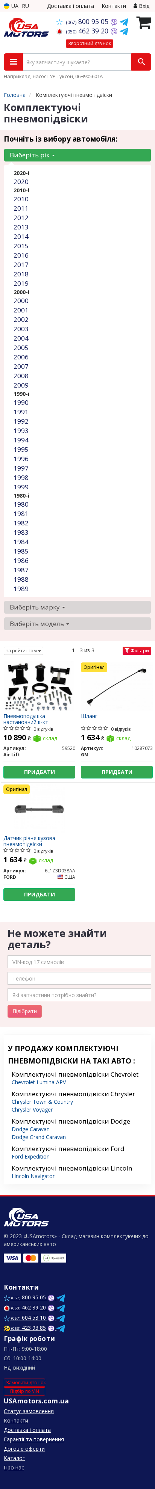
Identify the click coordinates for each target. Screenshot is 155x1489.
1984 (21, 541)
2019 (21, 283)
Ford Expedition (31, 1156)
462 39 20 (88, 30)
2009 (21, 385)
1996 (21, 458)
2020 (21, 181)
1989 (21, 588)
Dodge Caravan (31, 1129)
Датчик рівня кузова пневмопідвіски (29, 841)
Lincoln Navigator (33, 1176)
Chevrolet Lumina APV (39, 1082)
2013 (21, 227)
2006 (21, 357)
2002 (21, 319)
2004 (21, 338)
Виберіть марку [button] (35, 607)
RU (25, 5)
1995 (21, 449)
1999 (21, 487)
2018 (21, 274)
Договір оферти (24, 1448)
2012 (21, 217)
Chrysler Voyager (32, 1109)
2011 (21, 208)
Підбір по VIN (24, 1391)
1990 (21, 402)
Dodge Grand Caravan (39, 1137)
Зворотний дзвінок (89, 43)
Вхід (143, 5)
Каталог (14, 1458)
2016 (21, 255)
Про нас (14, 1467)
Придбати (39, 771)
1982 (21, 523)
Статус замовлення (29, 1411)
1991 (21, 411)
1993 (21, 430)
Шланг (89, 716)
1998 (21, 477)
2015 (21, 245)
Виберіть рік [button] (30, 155)
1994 (21, 440)
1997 (21, 468)
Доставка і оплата (70, 5)
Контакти (114, 5)
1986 (21, 560)
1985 (21, 551)
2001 (21, 310)
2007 (21, 366)
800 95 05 (88, 21)
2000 (21, 300)
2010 (21, 199)
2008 (21, 375)
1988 (21, 579)
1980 (21, 504)
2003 (21, 328)
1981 (21, 513)
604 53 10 (29, 1317)
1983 (21, 532)
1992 (21, 421)
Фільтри (139, 650)
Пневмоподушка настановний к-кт (25, 719)
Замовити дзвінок (25, 1382)
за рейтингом (22, 650)
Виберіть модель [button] (37, 623)
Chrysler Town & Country (42, 1101)
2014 (21, 236)
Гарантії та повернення (34, 1439)
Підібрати (24, 1011)
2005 (21, 347)
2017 (21, 264)
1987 (21, 570)
